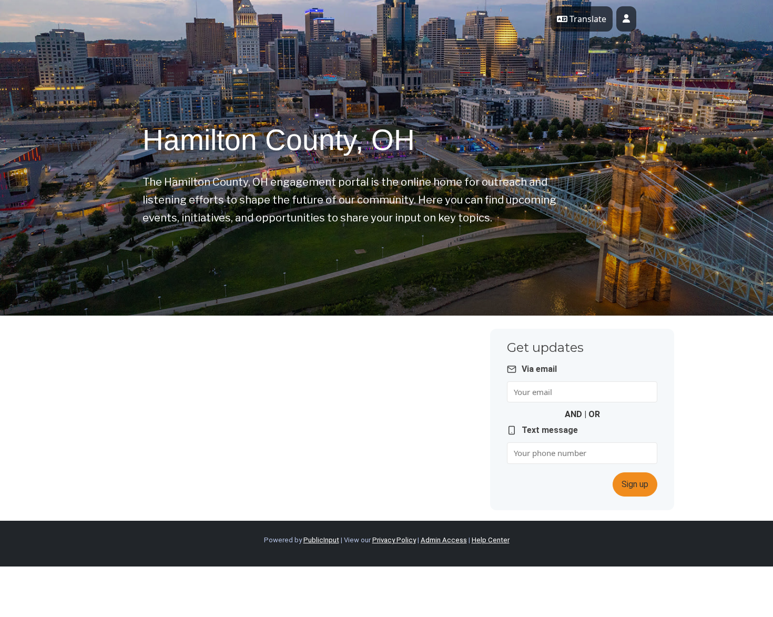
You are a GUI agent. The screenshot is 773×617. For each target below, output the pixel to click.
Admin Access (444, 540)
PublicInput (321, 540)
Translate (586, 19)
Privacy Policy (394, 540)
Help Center (491, 540)
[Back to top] (675, 580)
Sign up (635, 484)
